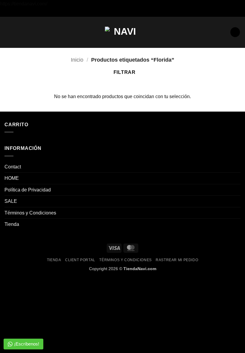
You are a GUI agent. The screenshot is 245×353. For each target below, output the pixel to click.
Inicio (77, 60)
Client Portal (80, 260)
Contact (12, 166)
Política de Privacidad (27, 189)
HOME (11, 178)
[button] (8, 32)
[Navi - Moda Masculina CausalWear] (122, 32)
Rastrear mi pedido (177, 260)
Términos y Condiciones (30, 212)
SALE (10, 201)
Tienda (11, 224)
